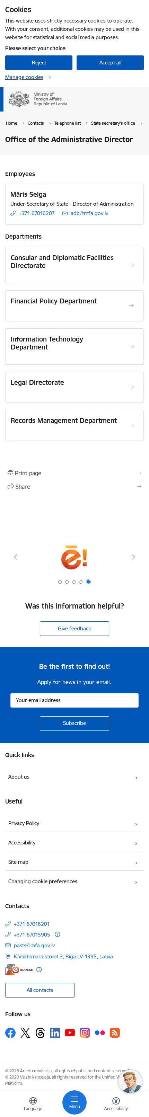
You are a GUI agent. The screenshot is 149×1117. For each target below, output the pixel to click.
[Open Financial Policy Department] (131, 305)
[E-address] (19, 969)
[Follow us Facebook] (10, 1033)
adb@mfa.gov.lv (89, 213)
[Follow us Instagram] (85, 1033)
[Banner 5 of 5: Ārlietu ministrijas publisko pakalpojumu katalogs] (74, 557)
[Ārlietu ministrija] (67, 107)
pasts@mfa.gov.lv (34, 945)
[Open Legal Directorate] (131, 387)
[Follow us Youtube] (70, 1032)
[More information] (57, 934)
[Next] (133, 557)
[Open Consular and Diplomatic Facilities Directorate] (131, 265)
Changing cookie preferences (42, 881)
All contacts (40, 990)
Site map (18, 862)
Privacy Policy (23, 823)
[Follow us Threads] (40, 1033)
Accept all (110, 62)
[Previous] (16, 557)
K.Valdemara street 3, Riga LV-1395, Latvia (63, 956)
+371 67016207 (37, 213)
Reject (39, 62)
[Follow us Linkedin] (55, 1033)
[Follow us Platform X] (25, 1033)
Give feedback (74, 628)
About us (18, 776)
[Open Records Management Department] (131, 425)
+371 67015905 (32, 934)
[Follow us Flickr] (100, 1032)
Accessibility (21, 842)
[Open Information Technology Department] (131, 346)
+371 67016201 (32, 924)
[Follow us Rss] (114, 1033)
